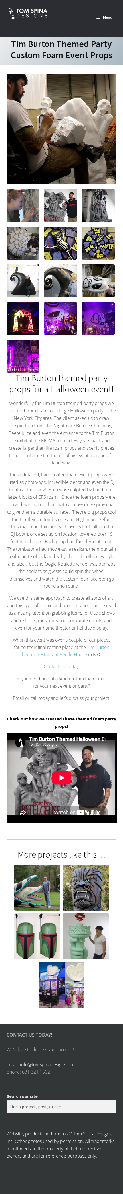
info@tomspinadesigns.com (48, 1064)
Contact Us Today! (62, 666)
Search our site (22, 1096)
